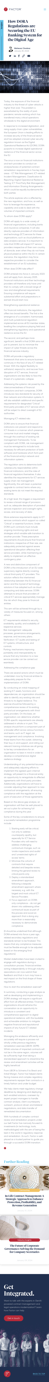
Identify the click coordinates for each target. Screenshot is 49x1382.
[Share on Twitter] (10, 56)
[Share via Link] (23, 55)
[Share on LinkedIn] (15, 56)
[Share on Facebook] (19, 56)
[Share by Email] (28, 56)
